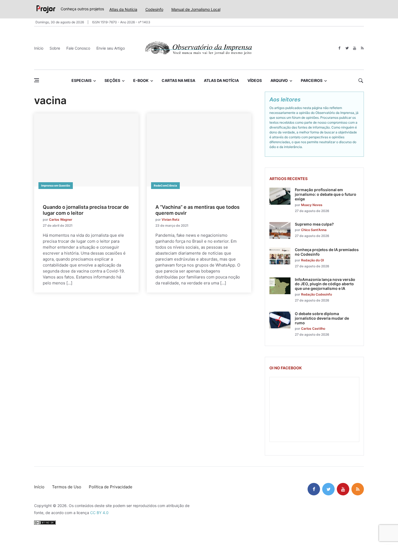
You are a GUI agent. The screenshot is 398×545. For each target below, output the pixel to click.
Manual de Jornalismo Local (195, 9)
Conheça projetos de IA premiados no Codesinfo (327, 252)
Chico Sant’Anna (314, 230)
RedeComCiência (165, 185)
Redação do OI (312, 260)
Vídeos (254, 80)
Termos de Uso (66, 486)
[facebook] (339, 48)
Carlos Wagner (60, 219)
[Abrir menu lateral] (36, 80)
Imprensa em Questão (55, 185)
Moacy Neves (311, 205)
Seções (112, 80)
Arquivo (279, 80)
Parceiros (311, 80)
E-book (141, 80)
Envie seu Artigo (110, 48)
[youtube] (354, 48)
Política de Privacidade (110, 486)
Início (38, 48)
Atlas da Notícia (123, 9)
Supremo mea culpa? (314, 224)
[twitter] (347, 48)
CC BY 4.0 (99, 512)
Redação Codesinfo (316, 294)
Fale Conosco (78, 48)
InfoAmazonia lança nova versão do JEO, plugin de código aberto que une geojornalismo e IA (325, 284)
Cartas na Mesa (178, 80)
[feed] (362, 48)
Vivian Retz (171, 219)
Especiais (81, 80)
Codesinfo (154, 9)
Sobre (55, 48)
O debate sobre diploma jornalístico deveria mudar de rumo (322, 318)
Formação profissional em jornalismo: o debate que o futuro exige (325, 194)
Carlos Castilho (313, 328)
